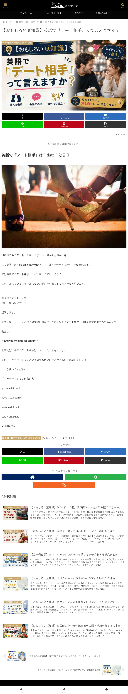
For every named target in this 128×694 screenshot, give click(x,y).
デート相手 (69, 438)
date (47, 438)
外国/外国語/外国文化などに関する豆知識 (22, 438)
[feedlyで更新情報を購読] (95, 477)
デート (57, 438)
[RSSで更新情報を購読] (64, 485)
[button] (105, 124)
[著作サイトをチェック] (32, 477)
